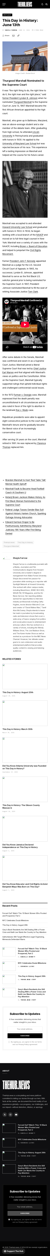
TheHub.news (14, 1247)
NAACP (39, 235)
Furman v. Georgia (22, 395)
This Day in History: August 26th (15, 925)
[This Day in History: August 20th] (25, 676)
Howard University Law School (17, 227)
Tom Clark (33, 291)
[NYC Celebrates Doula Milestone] (9, 966)
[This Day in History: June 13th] (25, 56)
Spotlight (7, 15)
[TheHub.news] (25, 4)
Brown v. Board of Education (33, 246)
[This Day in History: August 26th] (9, 979)
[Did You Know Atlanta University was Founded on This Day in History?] (25, 750)
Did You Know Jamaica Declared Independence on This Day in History (20, 846)
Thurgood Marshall (22, 102)
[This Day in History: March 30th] (25, 713)
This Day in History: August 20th (17, 692)
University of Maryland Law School (19, 143)
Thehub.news (9, 542)
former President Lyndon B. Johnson (20, 98)
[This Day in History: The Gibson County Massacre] (25, 789)
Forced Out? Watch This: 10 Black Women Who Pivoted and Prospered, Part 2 (32, 951)
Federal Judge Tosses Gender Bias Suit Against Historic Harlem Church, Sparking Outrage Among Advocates (25, 514)
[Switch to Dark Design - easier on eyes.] (42, 4)
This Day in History (25, 542)
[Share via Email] (13, 35)
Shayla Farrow (11, 30)
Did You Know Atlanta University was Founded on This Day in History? (24, 767)
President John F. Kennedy (22, 261)
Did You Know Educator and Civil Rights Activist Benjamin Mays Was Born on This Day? (25, 885)
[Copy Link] (18, 35)
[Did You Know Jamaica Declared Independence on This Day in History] (25, 828)
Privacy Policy (24, 1044)
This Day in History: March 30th (17, 729)
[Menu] (4, 4)
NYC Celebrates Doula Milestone (15, 920)
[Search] (46, 4)
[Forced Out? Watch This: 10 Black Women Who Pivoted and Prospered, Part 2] (9, 951)
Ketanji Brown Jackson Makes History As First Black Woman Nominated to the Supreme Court (25, 501)
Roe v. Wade (22, 410)
